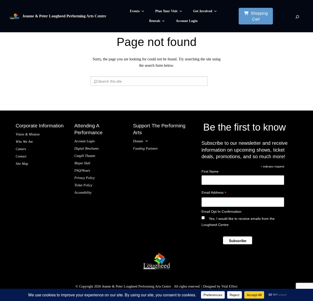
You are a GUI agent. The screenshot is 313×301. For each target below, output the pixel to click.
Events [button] (135, 11)
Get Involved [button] (202, 11)
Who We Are (24, 142)
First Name (210, 171)
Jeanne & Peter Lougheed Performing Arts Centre (64, 16)
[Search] (297, 16)
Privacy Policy (84, 178)
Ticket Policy (83, 185)
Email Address (213, 193)
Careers (21, 149)
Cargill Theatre (84, 156)
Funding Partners (145, 148)
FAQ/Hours (82, 170)
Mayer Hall (82, 163)
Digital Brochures (86, 148)
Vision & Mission (28, 134)
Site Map (22, 164)
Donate (138, 141)
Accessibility (82, 192)
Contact (21, 156)
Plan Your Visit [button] (166, 11)
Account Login (187, 21)
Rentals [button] (154, 21)
